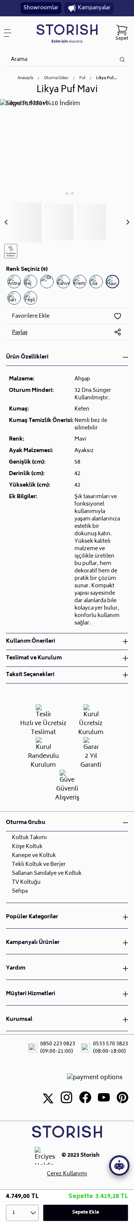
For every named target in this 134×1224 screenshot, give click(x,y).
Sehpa (20, 891)
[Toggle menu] (10, 33)
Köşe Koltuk (27, 846)
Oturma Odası (56, 78)
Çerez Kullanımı (67, 1174)
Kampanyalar (94, 8)
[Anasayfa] (67, 33)
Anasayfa (25, 78)
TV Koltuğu (26, 882)
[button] (27, 222)
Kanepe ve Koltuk (34, 855)
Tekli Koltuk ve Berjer (39, 864)
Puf (82, 78)
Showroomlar (40, 8)
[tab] (62, 193)
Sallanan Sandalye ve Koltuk (47, 873)
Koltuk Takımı (29, 837)
